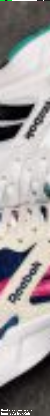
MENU (44, 0)
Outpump (6, 0)
